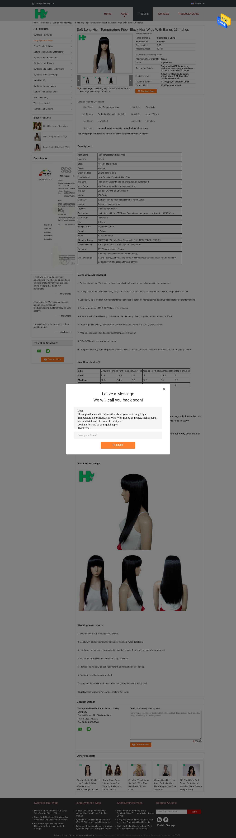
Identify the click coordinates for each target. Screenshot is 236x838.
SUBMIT (118, 445)
